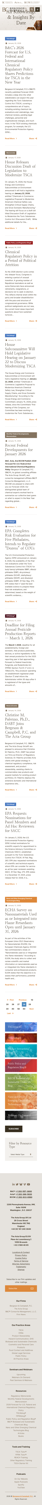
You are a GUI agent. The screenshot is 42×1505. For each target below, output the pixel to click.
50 (18, 1009)
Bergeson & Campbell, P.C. (21, 1306)
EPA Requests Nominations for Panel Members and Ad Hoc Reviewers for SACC (20, 822)
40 (13, 1009)
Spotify (21, 1485)
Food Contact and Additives (21, 1350)
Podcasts (21, 1474)
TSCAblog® (10, 38)
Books (21, 1436)
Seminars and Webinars (21, 1369)
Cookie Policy (21, 1258)
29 (30, 1004)
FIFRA (21, 1333)
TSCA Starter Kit (21, 1463)
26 (13, 1004)
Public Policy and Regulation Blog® (18, 243)
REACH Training (21, 1457)
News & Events (11, 706)
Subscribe (14, 1129)
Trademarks (21, 1267)
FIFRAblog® (10, 616)
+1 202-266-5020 (24, 1194)
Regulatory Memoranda (21, 1396)
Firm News (21, 1314)
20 (7, 1004)
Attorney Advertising (21, 1264)
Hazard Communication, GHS (21, 1339)
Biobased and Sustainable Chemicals (21, 1341)
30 (7, 1009)
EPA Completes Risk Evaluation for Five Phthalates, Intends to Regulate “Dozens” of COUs (20, 539)
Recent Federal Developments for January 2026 (19, 449)
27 (18, 1004)
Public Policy (21, 1356)
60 (24, 1009)
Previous (23, 1000)
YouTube (21, 1487)
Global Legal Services (21, 1353)
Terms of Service (21, 1261)
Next (31, 1009)
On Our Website (21, 1479)
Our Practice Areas (21, 1325)
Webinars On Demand (21, 1377)
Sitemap (21, 1269)
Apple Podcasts (21, 1482)
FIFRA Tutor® (21, 1455)
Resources (21, 1391)
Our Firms (21, 1301)
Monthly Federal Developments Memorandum (17, 435)
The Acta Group (21, 1309)
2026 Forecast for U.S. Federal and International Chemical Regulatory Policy (21, 1407)
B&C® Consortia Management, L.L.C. (21, 1311)
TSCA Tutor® (21, 1452)
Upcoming (21, 1374)
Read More (10, 138)
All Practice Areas (21, 1359)
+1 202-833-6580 (24, 1197)
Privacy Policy (21, 1255)
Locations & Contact (21, 1252)
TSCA (21, 1330)
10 (32, 1000)
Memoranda (10, 153)
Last (9, 1013)
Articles (21, 1433)
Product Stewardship (21, 1336)
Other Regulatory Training (21, 1460)
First (12, 1000)
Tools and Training (21, 1447)
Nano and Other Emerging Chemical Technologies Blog (19, 900)
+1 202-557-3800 (24, 1191)
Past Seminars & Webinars (21, 1380)
